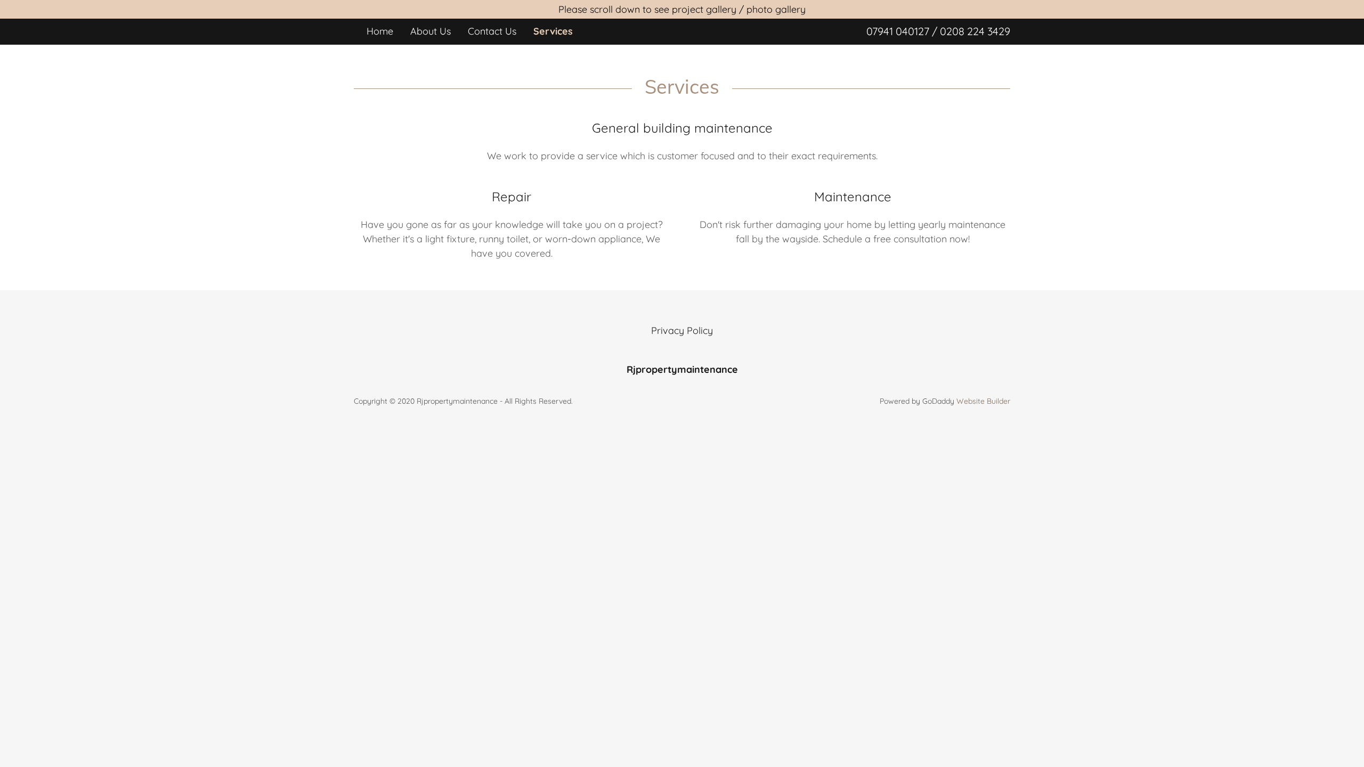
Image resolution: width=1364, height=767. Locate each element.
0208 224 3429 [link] (975, 31)
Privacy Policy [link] (682, 330)
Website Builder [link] (983, 401)
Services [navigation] (553, 31)
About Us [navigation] (430, 31)
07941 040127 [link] (897, 31)
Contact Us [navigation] (492, 31)
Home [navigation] (380, 31)
